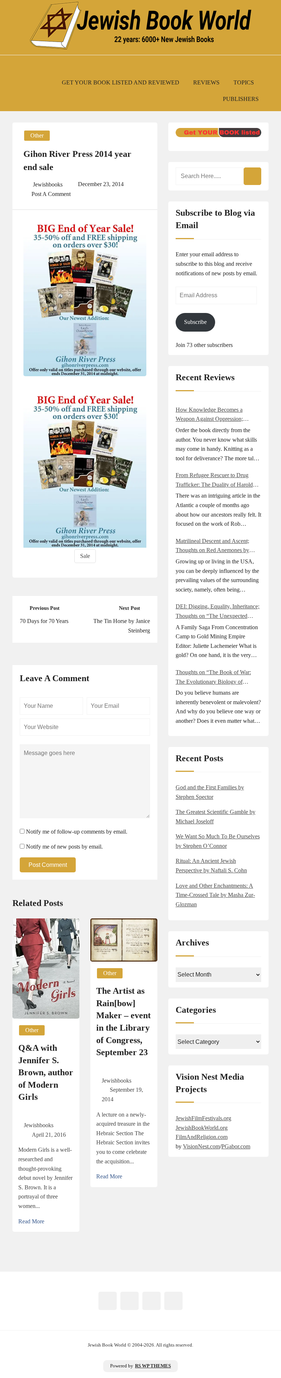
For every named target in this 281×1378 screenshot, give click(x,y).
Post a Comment (51, 194)
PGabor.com (235, 1146)
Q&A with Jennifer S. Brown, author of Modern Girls (45, 1072)
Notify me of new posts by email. (64, 846)
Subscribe (195, 322)
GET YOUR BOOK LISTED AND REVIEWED (120, 82)
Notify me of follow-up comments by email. (76, 831)
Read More (31, 1221)
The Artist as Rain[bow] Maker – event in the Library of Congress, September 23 (123, 1021)
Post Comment (48, 865)
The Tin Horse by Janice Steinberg (121, 626)
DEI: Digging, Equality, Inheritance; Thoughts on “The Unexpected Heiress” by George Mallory (217, 611)
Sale (85, 556)
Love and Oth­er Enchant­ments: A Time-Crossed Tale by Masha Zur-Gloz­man (215, 895)
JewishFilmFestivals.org (203, 1118)
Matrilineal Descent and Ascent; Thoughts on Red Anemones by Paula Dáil (212, 546)
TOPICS (243, 82)
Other (37, 135)
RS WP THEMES (153, 1365)
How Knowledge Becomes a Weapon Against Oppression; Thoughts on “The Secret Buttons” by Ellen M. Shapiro (216, 415)
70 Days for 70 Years (44, 621)
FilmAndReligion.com (202, 1137)
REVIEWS (206, 82)
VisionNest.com (201, 1146)
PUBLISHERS (241, 99)
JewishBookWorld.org (202, 1128)
